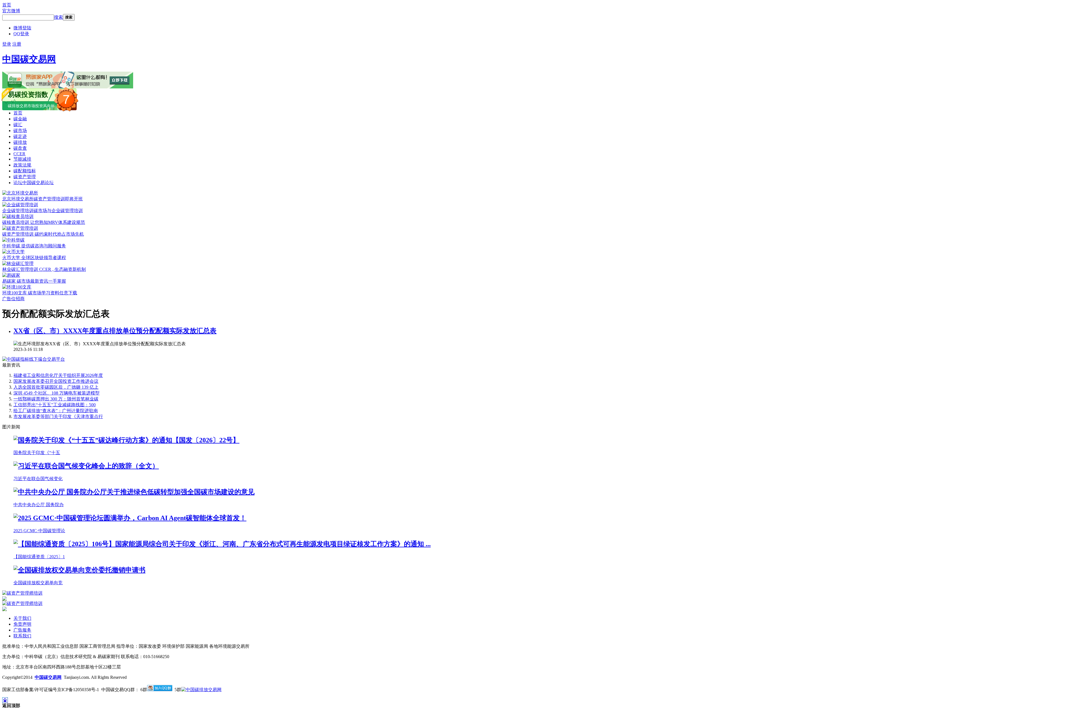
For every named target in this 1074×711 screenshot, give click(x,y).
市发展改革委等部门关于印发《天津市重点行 (58, 416)
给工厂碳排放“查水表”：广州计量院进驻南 (55, 410)
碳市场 (20, 130)
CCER (19, 153)
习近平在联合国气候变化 (38, 478)
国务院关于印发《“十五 (36, 452)
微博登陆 (22, 27)
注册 (16, 44)
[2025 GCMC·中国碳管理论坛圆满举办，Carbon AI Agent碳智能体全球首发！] (129, 518)
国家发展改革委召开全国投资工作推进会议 (55, 381)
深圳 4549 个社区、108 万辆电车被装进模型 (56, 393)
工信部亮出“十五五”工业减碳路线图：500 (54, 404)
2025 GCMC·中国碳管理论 (39, 530)
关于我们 (22, 618)
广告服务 (22, 630)
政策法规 (22, 165)
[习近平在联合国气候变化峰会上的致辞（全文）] (86, 466)
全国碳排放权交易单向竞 (38, 582)
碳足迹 (20, 136)
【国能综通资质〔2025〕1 (39, 556)
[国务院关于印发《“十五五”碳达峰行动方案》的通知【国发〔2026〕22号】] (126, 440)
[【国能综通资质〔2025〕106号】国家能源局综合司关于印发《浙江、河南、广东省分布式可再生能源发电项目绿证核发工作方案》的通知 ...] (222, 544)
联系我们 (22, 635)
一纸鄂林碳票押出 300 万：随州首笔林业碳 (55, 398)
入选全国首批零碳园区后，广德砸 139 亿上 (55, 387)
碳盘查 (20, 148)
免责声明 (22, 624)
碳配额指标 (24, 170)
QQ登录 (21, 33)
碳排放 (20, 142)
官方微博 (11, 10)
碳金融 (20, 118)
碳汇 (17, 124)
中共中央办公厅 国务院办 (38, 504)
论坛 (33, 182)
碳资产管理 (24, 176)
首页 (6, 5)
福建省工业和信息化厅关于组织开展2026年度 (58, 375)
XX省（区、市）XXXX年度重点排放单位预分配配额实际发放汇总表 (114, 330)
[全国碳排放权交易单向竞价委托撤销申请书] (79, 570)
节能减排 (22, 159)
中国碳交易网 (29, 59)
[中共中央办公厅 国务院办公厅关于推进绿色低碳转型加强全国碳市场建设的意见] (134, 492)
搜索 (58, 17)
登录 (6, 44)
